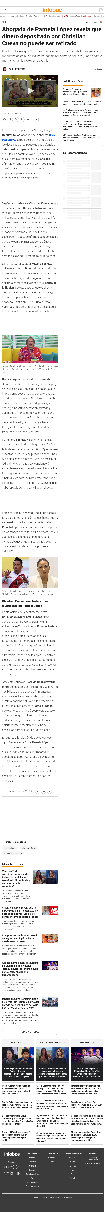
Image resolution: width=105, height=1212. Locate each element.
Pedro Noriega (18, 69)
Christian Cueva (29, 848)
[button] (4, 10)
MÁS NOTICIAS (30, 1031)
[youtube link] (6, 1173)
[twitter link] (12, 1167)
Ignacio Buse (72, 16)
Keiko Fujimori (45, 16)
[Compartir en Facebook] (10, 119)
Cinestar (20, 16)
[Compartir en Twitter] (16, 119)
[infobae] (52, 10)
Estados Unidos (32, 1174)
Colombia (32, 1166)
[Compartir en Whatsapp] (4, 119)
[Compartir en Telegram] (28, 119)
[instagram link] (18, 1167)
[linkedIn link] (18, 1173)
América (32, 1158)
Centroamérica (32, 1182)
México (32, 1178)
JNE (36, 16)
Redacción (52, 1158)
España (32, 1170)
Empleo (52, 1162)
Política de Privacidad (92, 1164)
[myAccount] (101, 10)
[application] (30, 91)
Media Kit (72, 1178)
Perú (4, 22)
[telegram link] (12, 1173)
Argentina (32, 1162)
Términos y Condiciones (93, 1159)
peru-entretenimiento (13, 853)
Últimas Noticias (32, 1186)
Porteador (29, 16)
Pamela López (10, 848)
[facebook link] (6, 1167)
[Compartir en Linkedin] (22, 119)
